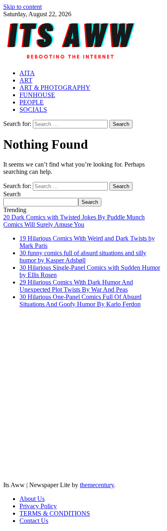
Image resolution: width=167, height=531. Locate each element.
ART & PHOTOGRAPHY (54, 87)
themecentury (97, 484)
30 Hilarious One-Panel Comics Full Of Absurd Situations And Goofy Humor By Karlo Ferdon (80, 300)
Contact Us (33, 520)
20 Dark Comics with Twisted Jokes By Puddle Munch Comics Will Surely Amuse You (74, 221)
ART (25, 80)
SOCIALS (33, 109)
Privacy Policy (38, 506)
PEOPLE (31, 102)
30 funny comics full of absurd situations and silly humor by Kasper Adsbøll (82, 256)
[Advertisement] (83, 398)
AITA (27, 72)
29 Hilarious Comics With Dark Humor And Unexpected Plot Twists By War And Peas (76, 286)
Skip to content (22, 6)
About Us (32, 498)
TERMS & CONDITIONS (54, 513)
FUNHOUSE (37, 94)
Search (12, 194)
